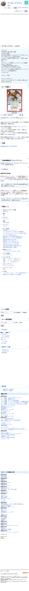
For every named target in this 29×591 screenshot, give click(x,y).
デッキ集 (4, 341)
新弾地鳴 (3, 518)
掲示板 (4, 386)
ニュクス (3, 500)
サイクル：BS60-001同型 (8, 434)
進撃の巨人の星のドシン (7, 506)
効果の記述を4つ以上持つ (10, 239)
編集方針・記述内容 (8, 389)
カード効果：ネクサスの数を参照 (10, 400)
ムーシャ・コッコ (5, 421)
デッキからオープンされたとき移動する (13, 231)
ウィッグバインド (5, 411)
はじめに (4, 334)
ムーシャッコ (4, 426)
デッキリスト (5, 351)
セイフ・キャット (5, 432)
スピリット (10, 176)
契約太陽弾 (4, 497)
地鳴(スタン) (4, 522)
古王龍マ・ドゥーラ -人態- (8, 132)
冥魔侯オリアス (5, 436)
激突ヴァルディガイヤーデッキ (9, 525)
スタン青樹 (4, 517)
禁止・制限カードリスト (7, 416)
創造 (13, 123)
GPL (5, 580)
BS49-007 (5, 211)
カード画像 (5, 87)
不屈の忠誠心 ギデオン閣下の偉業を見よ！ (13, 504)
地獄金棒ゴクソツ (13, 137)
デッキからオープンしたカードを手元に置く (15, 233)
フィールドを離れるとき (9, 234)
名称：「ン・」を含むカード (10, 261)
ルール (4, 339)
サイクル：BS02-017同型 (8, 437)
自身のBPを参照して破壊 (10, 247)
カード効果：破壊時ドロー (8, 399)
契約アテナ (4, 510)
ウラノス (3, 509)
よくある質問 (5, 336)
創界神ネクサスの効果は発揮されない (13, 236)
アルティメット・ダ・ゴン (8, 405)
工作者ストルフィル (6, 424)
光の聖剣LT (4, 408)
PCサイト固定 (5, 571)
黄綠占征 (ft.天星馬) (6, 529)
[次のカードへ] (22, 115)
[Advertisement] (8, 370)
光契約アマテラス (5, 482)
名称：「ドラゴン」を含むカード (12, 260)
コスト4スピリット (8, 254)
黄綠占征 (3, 528)
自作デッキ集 (6, 347)
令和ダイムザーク (5, 485)
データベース (5, 337)
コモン (5, 226)
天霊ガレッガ (4, 492)
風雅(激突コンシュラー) (7, 512)
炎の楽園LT (4, 412)
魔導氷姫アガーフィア (7, 407)
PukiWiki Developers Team (21, 579)
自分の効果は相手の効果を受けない (12, 245)
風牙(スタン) (4, 514)
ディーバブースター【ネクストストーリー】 (13, 428)
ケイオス (3, 501)
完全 (16, 322)
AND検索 (17, 312)
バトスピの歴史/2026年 (7, 419)
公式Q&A (5, 169)
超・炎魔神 (22, 137)
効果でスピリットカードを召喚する (12, 238)
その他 (4, 343)
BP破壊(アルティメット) (9, 230)
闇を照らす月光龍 (5, 505)
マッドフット (4, 415)
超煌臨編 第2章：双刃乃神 (8, 117)
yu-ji (11, 581)
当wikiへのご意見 (7, 390)
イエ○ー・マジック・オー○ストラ (10, 532)
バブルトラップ (5, 438)
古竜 (4, 222)
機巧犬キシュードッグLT (7, 413)
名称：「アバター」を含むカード (12, 258)
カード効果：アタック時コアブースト (11, 397)
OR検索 (24, 312)
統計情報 (4, 352)
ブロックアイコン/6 (8, 265)
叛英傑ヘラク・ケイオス (7, 409)
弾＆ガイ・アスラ (5, 498)
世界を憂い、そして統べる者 (8, 489)
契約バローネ (4, 496)
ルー (2, 513)
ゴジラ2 (3, 494)
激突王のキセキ (5, 488)
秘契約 (3, 480)
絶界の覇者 (4, 425)
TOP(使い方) (5, 350)
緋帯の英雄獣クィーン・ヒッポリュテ (11, 433)
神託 (19, 129)
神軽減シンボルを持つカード (10, 241)
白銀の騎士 (4, 476)
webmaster (7, 576)
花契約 (3, 520)
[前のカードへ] (20, 115)
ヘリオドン (4, 423)
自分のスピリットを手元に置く (11, 242)
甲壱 (4, 269)
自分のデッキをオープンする (10, 244)
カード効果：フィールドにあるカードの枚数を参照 (14, 401)
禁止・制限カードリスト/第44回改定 (10, 420)
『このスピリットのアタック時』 (12, 251)
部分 (21, 322)
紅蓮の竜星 (4, 477)
